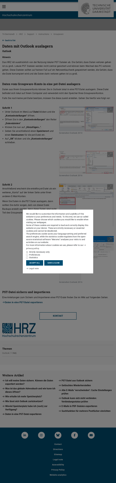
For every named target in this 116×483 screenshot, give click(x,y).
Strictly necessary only (39, 252)
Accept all (34, 263)
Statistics (33, 257)
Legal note (34, 268)
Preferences (34, 255)
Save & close (54, 263)
